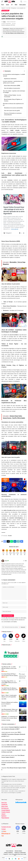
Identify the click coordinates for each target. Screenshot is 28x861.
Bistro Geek (4, 806)
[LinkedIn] (26, 561)
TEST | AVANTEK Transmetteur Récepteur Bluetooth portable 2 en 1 (13, 734)
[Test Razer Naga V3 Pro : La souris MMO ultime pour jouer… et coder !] (23, 683)
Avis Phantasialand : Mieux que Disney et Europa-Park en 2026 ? (9, 711)
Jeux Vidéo (3, 698)
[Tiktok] (24, 638)
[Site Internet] (24, 561)
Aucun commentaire (7, 23)
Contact (3, 829)
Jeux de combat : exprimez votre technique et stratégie (14, 91)
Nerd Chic (4, 802)
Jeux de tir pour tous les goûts (12, 110)
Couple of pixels (5, 812)
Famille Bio (4, 804)
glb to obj (3, 727)
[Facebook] (4, 638)
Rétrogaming (5, 10)
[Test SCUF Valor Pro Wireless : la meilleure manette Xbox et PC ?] (23, 690)
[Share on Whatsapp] (12, 858)
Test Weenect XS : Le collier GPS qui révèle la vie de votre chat (8, 668)
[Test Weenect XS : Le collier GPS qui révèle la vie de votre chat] (23, 669)
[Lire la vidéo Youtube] (14, 144)
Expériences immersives (10, 78)
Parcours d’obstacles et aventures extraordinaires (13, 114)
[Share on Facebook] (6, 858)
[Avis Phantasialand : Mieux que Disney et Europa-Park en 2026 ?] (23, 711)
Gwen (4, 21)
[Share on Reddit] (18, 858)
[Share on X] (9, 858)
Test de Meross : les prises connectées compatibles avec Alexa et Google (14, 762)
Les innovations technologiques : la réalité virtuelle (14, 75)
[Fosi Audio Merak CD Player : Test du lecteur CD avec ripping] (23, 676)
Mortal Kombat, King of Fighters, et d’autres (13, 100)
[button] (2, 1)
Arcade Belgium (5, 810)
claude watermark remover (8, 732)
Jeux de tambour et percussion (12, 88)
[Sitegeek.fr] (10, 1)
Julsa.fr (3, 814)
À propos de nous (6, 826)
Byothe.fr (3, 815)
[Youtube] (17, 638)
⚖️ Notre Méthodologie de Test (5, 833)
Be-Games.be (5, 808)
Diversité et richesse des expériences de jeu (13, 104)
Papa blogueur (5, 817)
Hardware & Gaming (5, 720)
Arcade (10, 535)
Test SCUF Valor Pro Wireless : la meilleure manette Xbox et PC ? (9, 690)
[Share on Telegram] (21, 858)
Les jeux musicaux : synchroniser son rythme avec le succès (12, 82)
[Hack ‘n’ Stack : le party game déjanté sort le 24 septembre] (23, 697)
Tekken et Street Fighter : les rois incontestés (12, 96)
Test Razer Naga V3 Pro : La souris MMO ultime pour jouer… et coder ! (9, 682)
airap (2, 744)
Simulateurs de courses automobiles (13, 107)
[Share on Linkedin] (15, 858)
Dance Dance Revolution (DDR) (12, 85)
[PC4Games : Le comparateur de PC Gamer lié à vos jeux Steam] (23, 718)
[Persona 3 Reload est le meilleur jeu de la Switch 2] (23, 704)
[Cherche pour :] (11, 627)
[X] (11, 638)
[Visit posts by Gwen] (2, 561)
